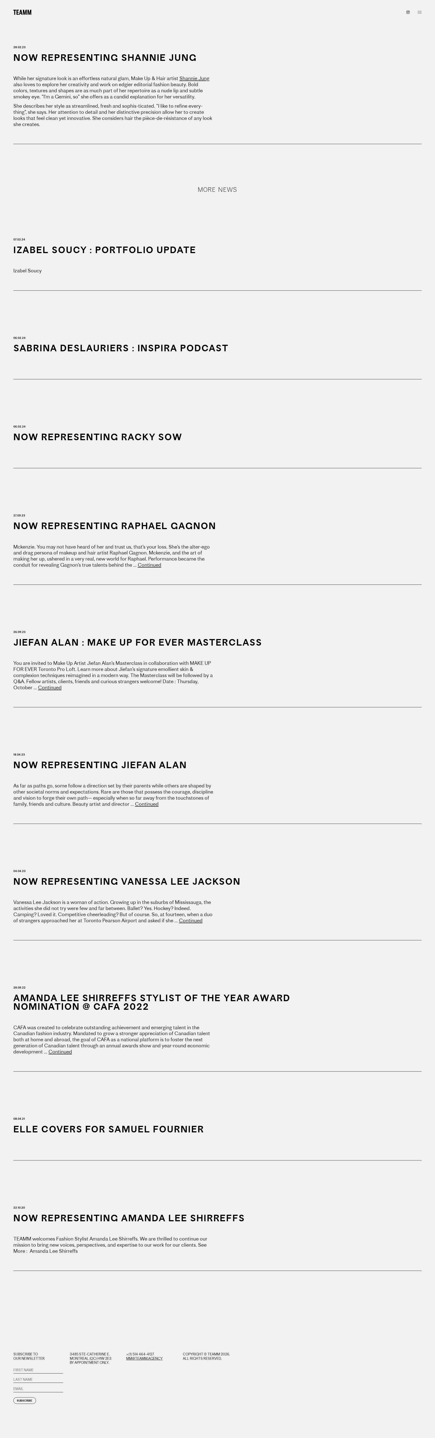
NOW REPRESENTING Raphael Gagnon (114, 525)
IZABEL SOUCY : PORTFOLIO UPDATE (104, 249)
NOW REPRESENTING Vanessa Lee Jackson (127, 881)
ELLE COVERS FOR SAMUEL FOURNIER (108, 1129)
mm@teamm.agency (144, 1358)
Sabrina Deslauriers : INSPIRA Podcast (121, 348)
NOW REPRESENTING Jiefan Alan (100, 764)
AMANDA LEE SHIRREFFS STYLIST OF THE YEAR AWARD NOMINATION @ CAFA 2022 (152, 1002)
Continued (149, 565)
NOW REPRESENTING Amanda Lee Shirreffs (129, 1218)
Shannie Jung (194, 78)
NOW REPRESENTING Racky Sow (98, 436)
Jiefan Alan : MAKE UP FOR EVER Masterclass (137, 642)
